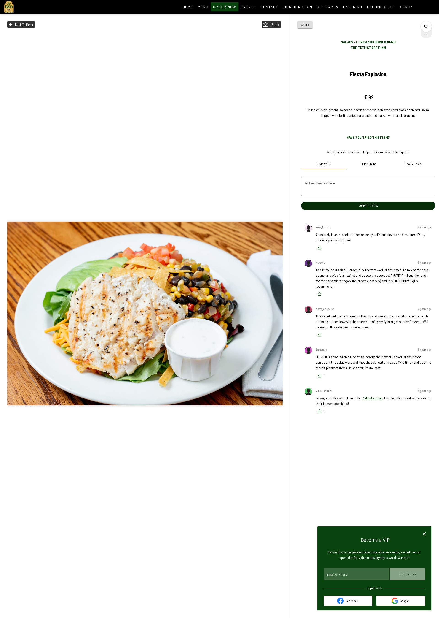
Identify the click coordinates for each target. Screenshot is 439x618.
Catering (352, 7)
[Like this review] (321, 248)
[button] (21, 24)
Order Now (224, 7)
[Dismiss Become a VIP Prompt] (424, 533)
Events (248, 7)
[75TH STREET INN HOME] (24, 7)
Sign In (406, 7)
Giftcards (328, 7)
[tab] (323, 163)
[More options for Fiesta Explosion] (426, 26)
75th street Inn (372, 398)
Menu (203, 7)
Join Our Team (297, 7)
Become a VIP (380, 7)
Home (187, 7)
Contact (269, 7)
